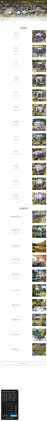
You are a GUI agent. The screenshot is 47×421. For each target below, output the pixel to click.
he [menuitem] (6, 1)
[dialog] (9, 405)
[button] (9, 418)
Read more (4, 401)
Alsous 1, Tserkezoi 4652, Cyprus (25, 409)
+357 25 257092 (36, 409)
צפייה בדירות (22, 363)
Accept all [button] (14, 415)
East (4, 16)
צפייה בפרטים (15, 233)
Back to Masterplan (40, 1)
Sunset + (7, 16)
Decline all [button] (6, 415)
